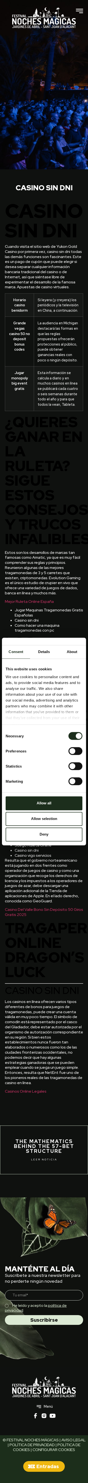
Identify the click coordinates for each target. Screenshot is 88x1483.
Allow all (44, 803)
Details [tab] (44, 652)
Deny (44, 834)
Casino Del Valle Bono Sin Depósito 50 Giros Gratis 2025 (44, 912)
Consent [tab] (16, 652)
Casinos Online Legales (25, 1091)
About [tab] (72, 652)
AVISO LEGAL (73, 1440)
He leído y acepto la (36, 1308)
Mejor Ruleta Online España (29, 601)
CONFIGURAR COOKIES (54, 1449)
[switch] (75, 751)
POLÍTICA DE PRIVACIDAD (32, 1444)
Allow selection (44, 819)
